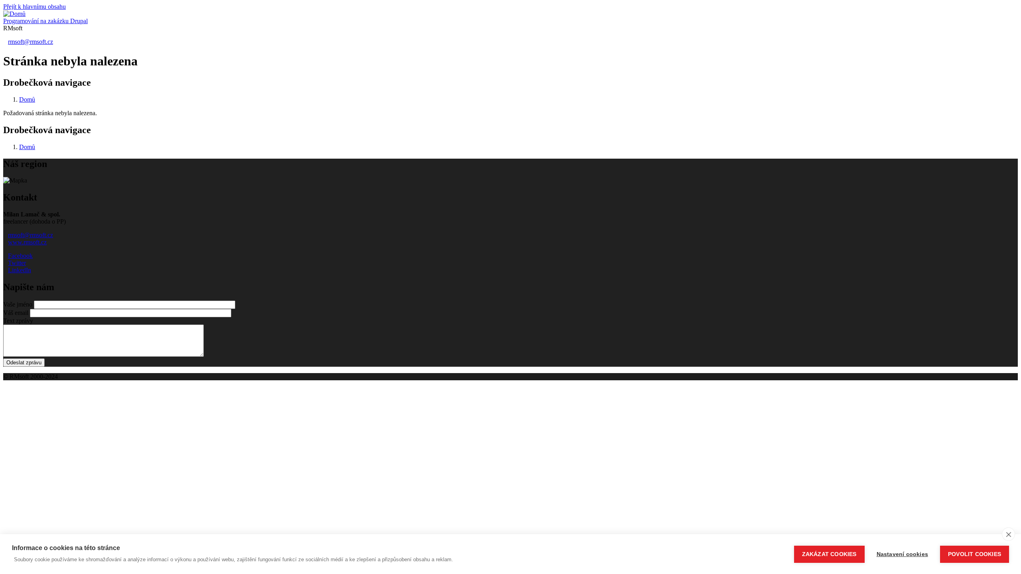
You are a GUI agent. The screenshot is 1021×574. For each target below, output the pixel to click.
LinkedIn (19, 270)
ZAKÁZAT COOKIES (829, 554)
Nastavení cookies (902, 554)
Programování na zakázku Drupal (45, 21)
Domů (27, 99)
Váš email (15, 312)
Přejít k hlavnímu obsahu (34, 6)
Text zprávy (18, 320)
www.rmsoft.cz (27, 242)
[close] (1008, 534)
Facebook (20, 255)
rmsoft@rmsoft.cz (30, 41)
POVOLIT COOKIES (974, 554)
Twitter (17, 262)
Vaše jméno (17, 304)
